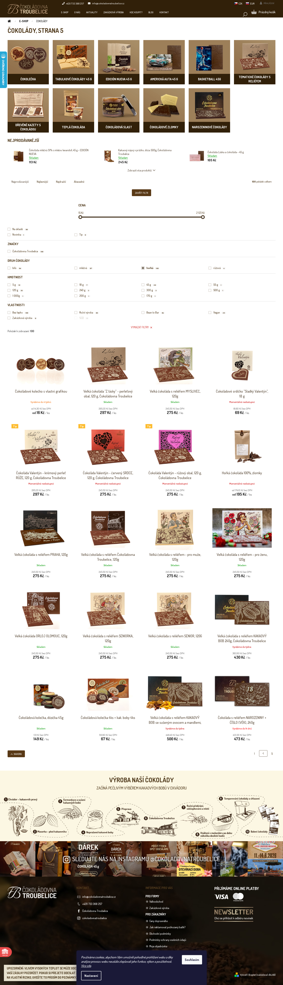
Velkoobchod (156, 901)
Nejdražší (61, 181)
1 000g (17, 295)
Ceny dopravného (158, 921)
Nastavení (91, 976)
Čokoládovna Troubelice (27, 251)
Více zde (86, 966)
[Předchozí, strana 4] (263, 753)
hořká (152, 268)
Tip (82, 234)
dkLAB (271, 974)
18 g (83, 284)
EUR (252, 3)
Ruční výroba (88, 312)
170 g (150, 295)
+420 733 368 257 (92, 904)
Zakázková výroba (24, 318)
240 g (84, 290)
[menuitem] (64, 12)
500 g (218, 290)
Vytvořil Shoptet (248, 974)
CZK (240, 3)
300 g (151, 290)
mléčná (85, 268)
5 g (16, 284)
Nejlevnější (42, 181)
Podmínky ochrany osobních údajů (167, 939)
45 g (151, 284)
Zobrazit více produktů (140, 170)
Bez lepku (20, 312)
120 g (17, 290)
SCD (83, 318)
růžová (218, 268)
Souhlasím (192, 960)
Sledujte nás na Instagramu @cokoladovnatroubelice (146, 859)
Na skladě (20, 229)
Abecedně (79, 181)
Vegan (219, 312)
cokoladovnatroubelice (94, 918)
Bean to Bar (155, 312)
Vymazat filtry (140, 327)
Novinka (18, 234)
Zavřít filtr (141, 192)
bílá (16, 268)
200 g (84, 295)
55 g (217, 284)
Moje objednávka (158, 946)
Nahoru (18, 753)
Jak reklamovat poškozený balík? (167, 927)
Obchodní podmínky (160, 933)
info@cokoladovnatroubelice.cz (99, 896)
